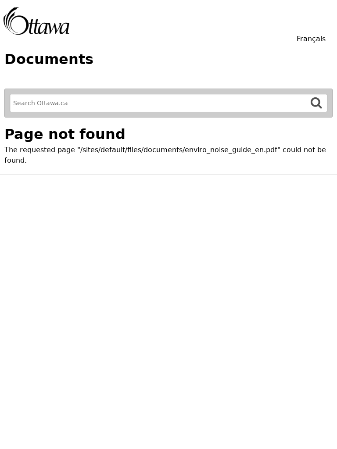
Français (311, 39)
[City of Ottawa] (36, 21)
